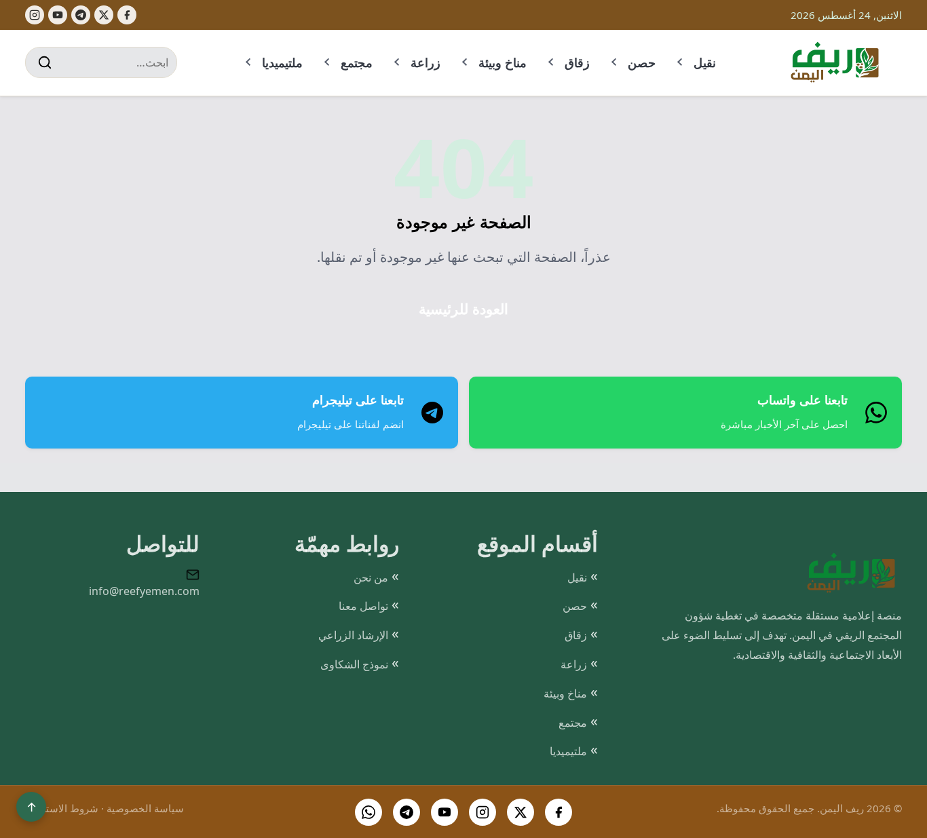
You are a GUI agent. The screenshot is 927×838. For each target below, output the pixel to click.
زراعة (425, 62)
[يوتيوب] (57, 14)
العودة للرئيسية (463, 309)
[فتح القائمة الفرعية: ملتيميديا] (249, 62)
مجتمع (357, 62)
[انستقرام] (482, 812)
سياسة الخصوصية (145, 808)
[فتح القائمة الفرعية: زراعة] (397, 62)
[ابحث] (45, 62)
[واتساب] (368, 812)
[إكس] (103, 14)
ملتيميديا (282, 62)
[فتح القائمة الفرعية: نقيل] (680, 62)
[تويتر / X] (520, 812)
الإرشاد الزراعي (353, 635)
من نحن (371, 577)
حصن (642, 62)
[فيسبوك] (126, 14)
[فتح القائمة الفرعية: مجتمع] (327, 62)
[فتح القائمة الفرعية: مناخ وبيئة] (465, 62)
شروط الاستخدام (61, 808)
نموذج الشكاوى (354, 664)
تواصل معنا (363, 605)
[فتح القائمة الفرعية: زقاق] (551, 62)
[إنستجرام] (34, 14)
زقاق (577, 62)
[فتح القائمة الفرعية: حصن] (614, 62)
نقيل (705, 62)
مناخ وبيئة (502, 62)
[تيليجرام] (80, 14)
